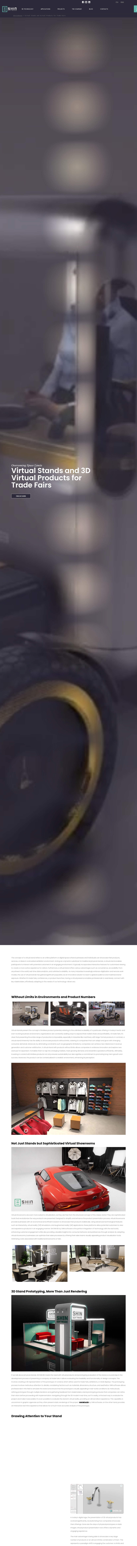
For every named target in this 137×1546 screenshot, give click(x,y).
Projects (61, 9)
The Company (77, 9)
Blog (91, 9)
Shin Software (17, 16)
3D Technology (27, 9)
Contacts (104, 9)
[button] (72, 1258)
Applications (45, 9)
